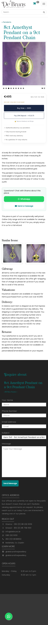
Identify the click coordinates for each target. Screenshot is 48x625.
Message (6, 443)
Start (42, 88)
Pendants (7, 22)
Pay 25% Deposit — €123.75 (24, 115)
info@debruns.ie (13, 531)
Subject (6, 432)
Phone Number (9, 411)
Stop (44, 88)
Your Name (7, 400)
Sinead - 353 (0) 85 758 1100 (18, 528)
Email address (9, 422)
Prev (6, 64)
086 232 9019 (11, 535)
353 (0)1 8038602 (13, 539)
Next (42, 64)
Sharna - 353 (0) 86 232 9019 (19, 524)
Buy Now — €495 (24, 108)
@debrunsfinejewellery (16, 551)
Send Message (10, 483)
